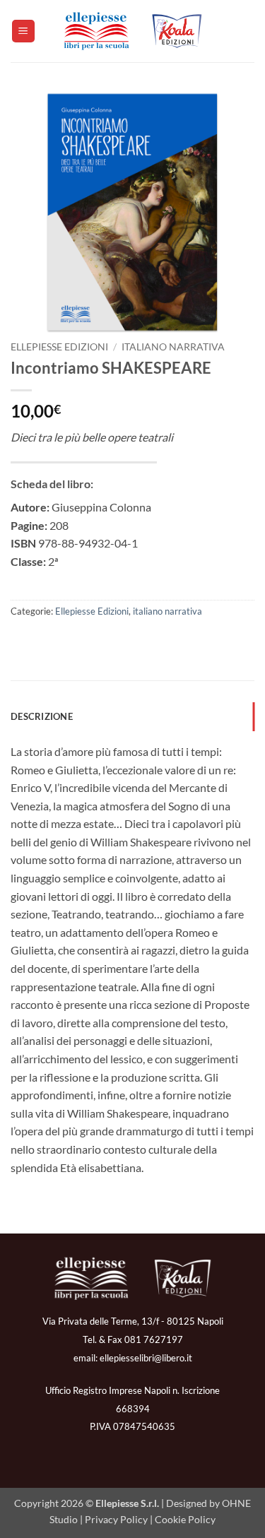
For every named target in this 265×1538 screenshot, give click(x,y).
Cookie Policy (185, 1519)
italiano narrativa (173, 347)
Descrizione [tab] (42, 716)
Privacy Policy (116, 1519)
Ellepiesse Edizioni (59, 347)
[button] (23, 31)
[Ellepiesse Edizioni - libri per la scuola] (133, 31)
